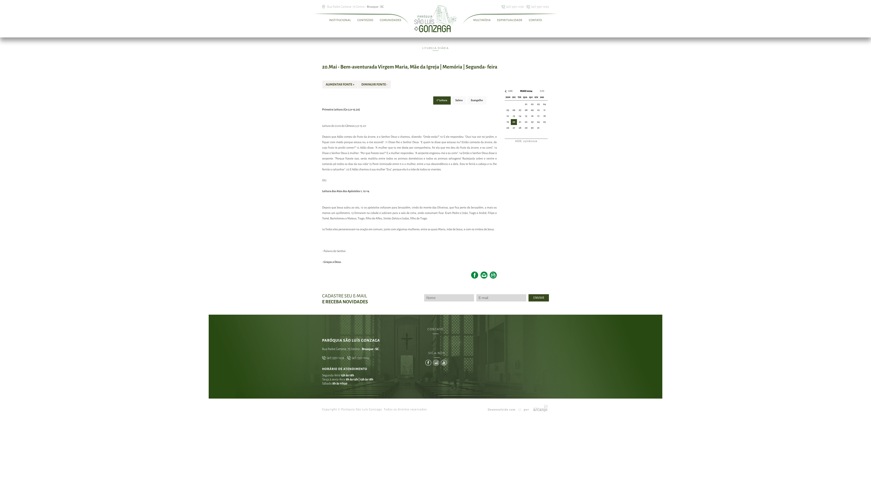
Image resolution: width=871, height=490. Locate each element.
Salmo (459, 100)
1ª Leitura (442, 100)
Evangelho (477, 100)
